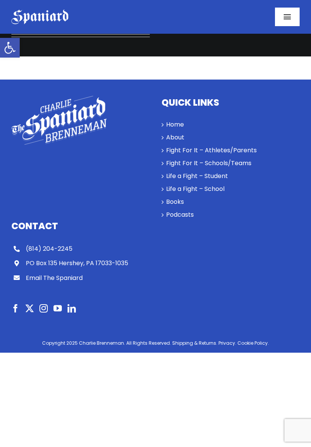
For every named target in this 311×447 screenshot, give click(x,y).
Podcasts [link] (180, 214)
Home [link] (175, 124)
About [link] (175, 137)
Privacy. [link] (227, 343)
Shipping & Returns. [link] (194, 343)
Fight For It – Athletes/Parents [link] (211, 150)
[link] (10, 48)
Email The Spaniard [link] (54, 278)
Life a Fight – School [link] (195, 188)
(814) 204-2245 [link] (49, 248)
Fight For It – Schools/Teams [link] (208, 163)
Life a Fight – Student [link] (197, 176)
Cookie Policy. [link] (253, 343)
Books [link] (175, 201)
